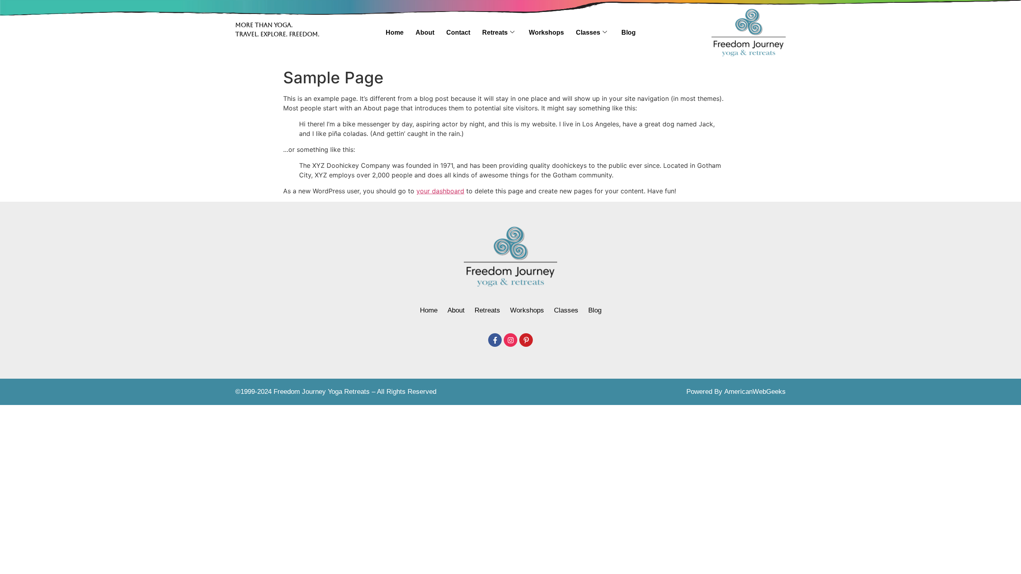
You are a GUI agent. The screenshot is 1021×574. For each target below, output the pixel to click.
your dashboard (440, 191)
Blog (628, 32)
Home (395, 32)
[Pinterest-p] (526, 340)
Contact (458, 32)
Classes (588, 32)
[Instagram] (510, 340)
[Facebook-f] (495, 340)
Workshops (546, 32)
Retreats (495, 32)
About (425, 32)
